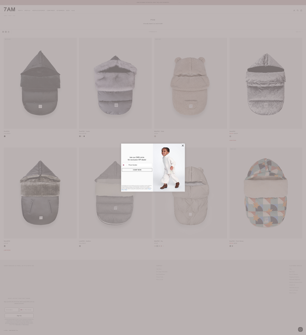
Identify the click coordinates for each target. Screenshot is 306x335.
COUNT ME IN (137, 170)
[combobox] (125, 165)
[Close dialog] (183, 146)
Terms (126, 189)
